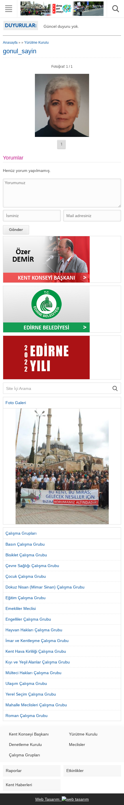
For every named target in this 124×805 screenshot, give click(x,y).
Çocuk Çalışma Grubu (25, 576)
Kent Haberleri (19, 784)
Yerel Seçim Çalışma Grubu (30, 694)
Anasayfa (10, 43)
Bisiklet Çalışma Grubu (26, 555)
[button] (7, 466)
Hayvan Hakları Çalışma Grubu (33, 630)
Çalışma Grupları (24, 755)
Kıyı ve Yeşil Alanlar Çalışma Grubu (37, 662)
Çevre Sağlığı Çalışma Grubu (32, 565)
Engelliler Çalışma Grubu (28, 619)
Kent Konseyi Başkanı (29, 734)
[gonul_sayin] (62, 134)
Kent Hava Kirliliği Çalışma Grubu (35, 651)
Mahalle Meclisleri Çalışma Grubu (36, 705)
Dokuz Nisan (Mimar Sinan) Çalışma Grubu (44, 587)
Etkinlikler (75, 770)
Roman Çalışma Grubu (26, 715)
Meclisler (77, 744)
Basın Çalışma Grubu (25, 544)
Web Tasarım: (48, 799)
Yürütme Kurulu (36, 43)
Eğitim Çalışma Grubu (25, 597)
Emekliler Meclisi (20, 608)
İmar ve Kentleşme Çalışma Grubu (37, 640)
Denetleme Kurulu (25, 744)
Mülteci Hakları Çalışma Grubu (33, 672)
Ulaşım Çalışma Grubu (26, 683)
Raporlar (14, 770)
